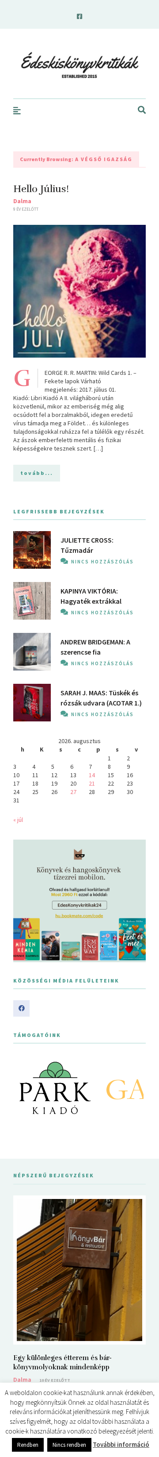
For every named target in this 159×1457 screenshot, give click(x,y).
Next (134, 1088)
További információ (121, 1444)
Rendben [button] (27, 1445)
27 (73, 792)
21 (92, 783)
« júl (18, 820)
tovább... (36, 473)
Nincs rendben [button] (69, 1445)
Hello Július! (41, 189)
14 (92, 775)
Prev (25, 1088)
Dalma (22, 201)
